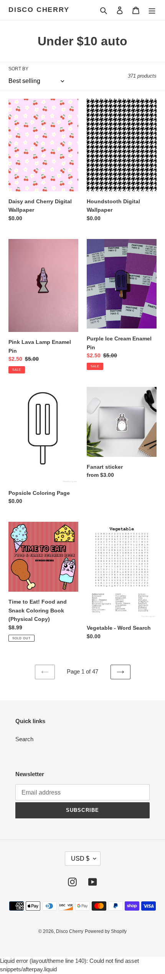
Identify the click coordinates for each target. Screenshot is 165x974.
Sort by (18, 68)
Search (24, 739)
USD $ (80, 858)
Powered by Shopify (106, 931)
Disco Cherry (38, 9)
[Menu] (152, 10)
